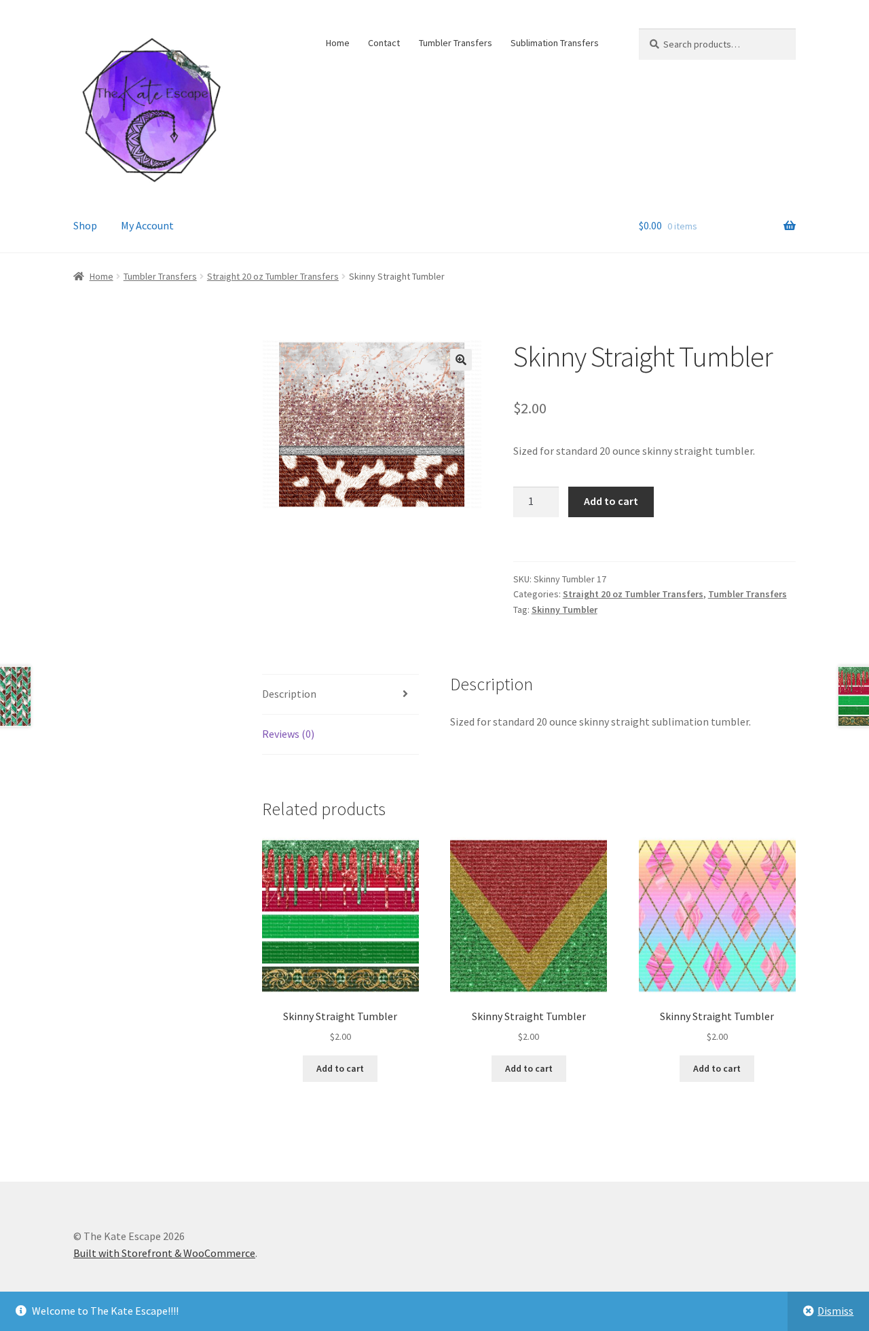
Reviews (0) (288, 734)
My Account (147, 225)
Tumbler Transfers (455, 43)
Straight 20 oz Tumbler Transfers (273, 276)
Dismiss (835, 1310)
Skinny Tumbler (564, 609)
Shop (85, 225)
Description (289, 693)
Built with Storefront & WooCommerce (164, 1253)
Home (338, 43)
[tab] (340, 695)
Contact (384, 43)
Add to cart (611, 501)
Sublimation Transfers (555, 43)
